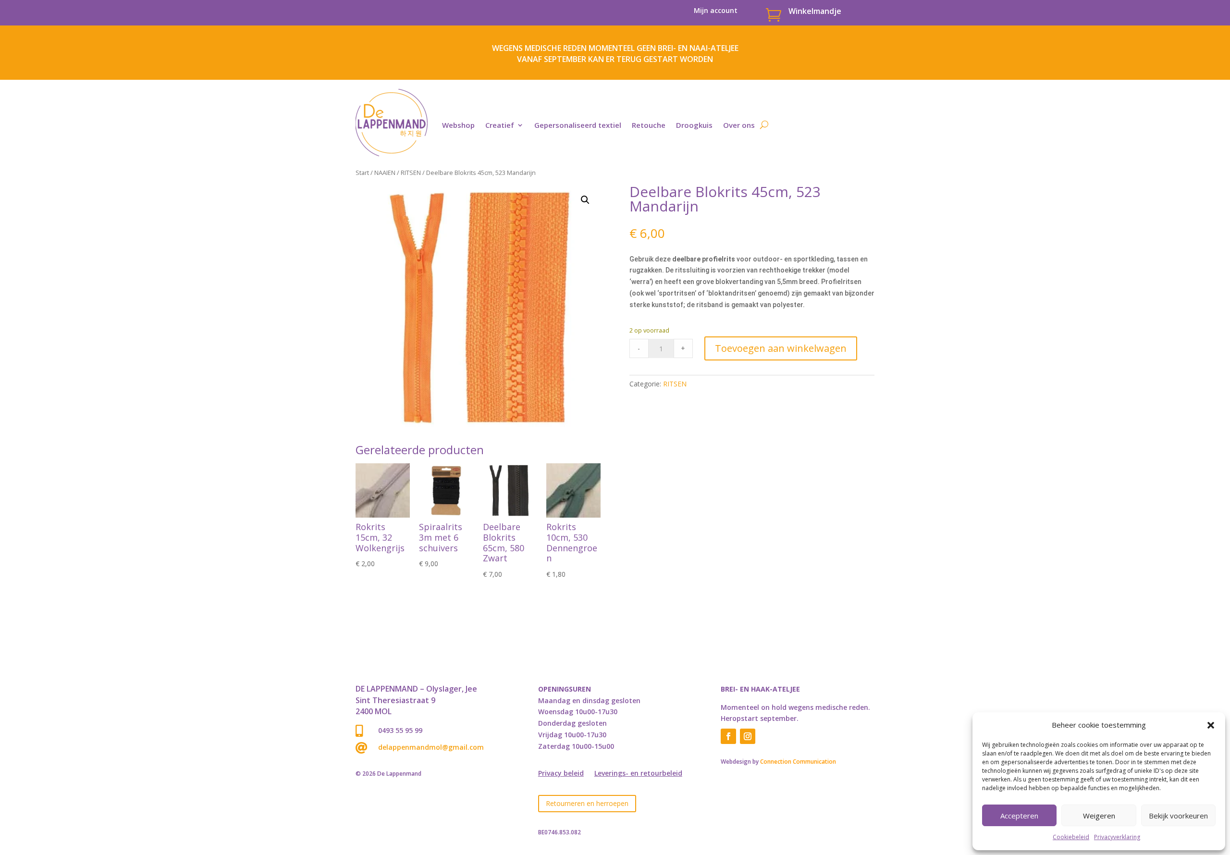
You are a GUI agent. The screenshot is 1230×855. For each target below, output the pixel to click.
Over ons (739, 125)
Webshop (458, 125)
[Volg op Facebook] (728, 736)
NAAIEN (384, 172)
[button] (1211, 725)
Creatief (499, 125)
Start (362, 172)
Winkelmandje (814, 11)
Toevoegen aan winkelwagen (781, 348)
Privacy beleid (561, 774)
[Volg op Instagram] (747, 736)
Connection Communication (798, 761)
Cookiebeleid (1071, 837)
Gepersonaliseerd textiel (577, 125)
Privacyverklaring (1117, 837)
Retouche (648, 125)
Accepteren (1019, 815)
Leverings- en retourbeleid (638, 774)
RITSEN (411, 172)
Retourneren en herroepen (587, 803)
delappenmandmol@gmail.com (431, 747)
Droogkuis (694, 125)
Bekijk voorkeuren (1178, 815)
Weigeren (1099, 815)
